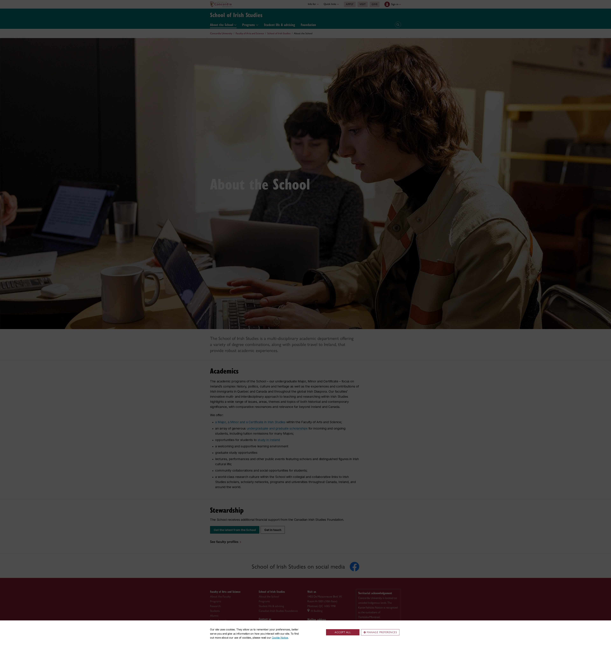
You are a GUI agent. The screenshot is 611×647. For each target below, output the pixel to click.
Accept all (343, 632)
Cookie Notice (280, 637)
